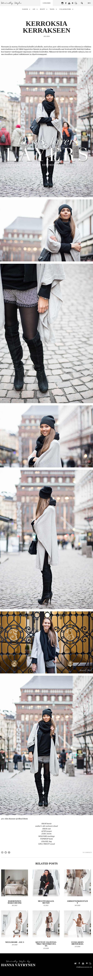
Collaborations (65, 9)
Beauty (42, 9)
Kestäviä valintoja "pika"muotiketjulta (46, 944)
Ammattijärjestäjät (77, 902)
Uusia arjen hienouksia (77, 943)
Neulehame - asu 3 (14, 942)
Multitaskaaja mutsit (46, 902)
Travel (52, 9)
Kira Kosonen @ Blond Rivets (16, 818)
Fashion (25, 9)
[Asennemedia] (76, 3)
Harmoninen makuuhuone (15, 902)
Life (34, 9)
